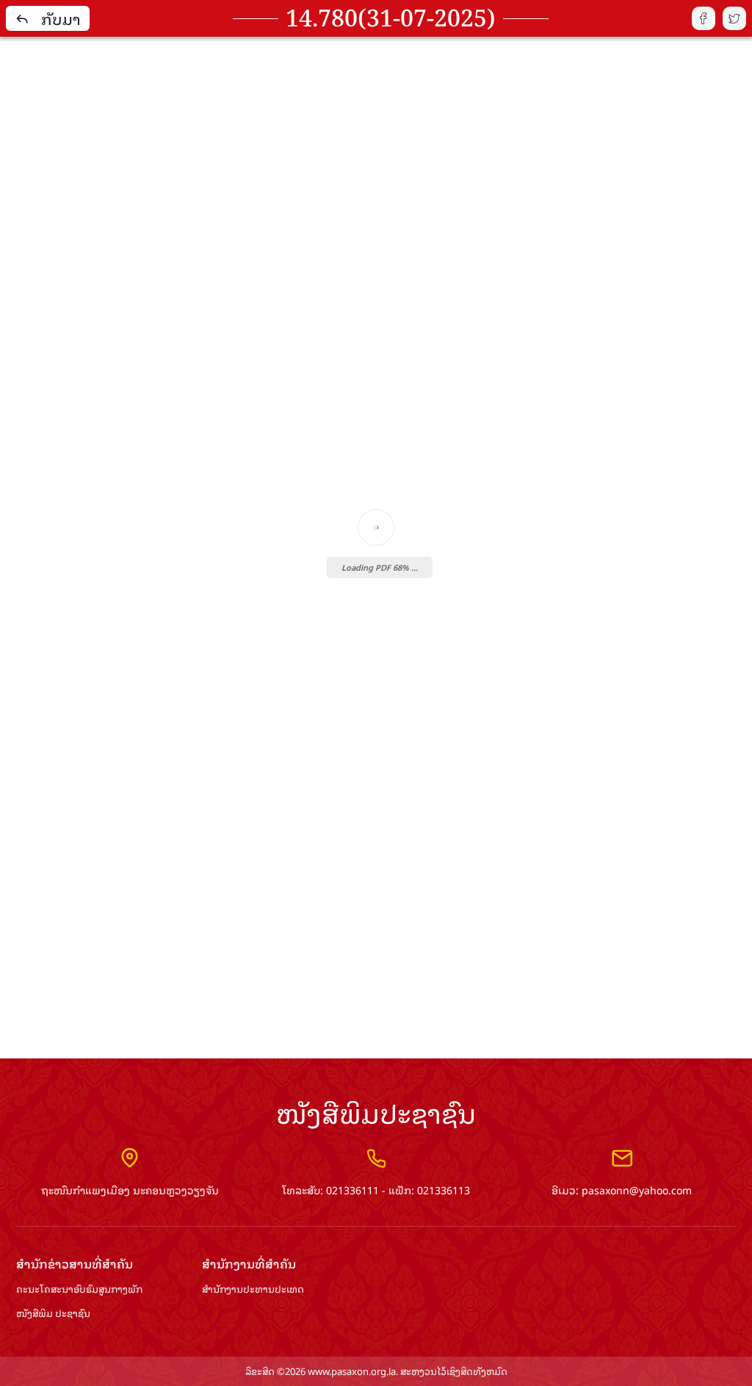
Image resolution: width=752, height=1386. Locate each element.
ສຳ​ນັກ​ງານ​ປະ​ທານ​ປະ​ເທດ (253, 1289)
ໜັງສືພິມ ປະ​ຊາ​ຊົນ (53, 1313)
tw (734, 18)
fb (703, 18)
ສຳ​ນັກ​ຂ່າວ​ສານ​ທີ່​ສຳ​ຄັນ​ (74, 1263)
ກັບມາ (61, 18)
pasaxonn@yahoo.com (637, 1189)
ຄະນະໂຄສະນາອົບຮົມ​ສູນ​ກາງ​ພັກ (79, 1289)
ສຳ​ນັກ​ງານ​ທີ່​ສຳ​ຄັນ (249, 1263)
